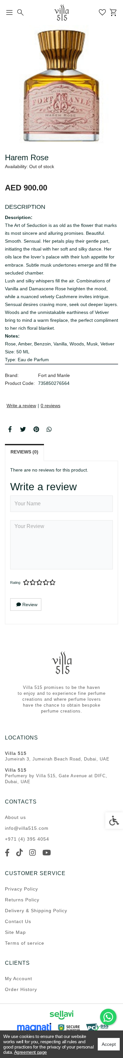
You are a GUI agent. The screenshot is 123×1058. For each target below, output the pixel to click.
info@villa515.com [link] (27, 828)
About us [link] (15, 817)
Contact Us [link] (18, 921)
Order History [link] (21, 989)
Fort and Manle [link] (54, 375)
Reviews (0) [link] (24, 451)
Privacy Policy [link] (21, 889)
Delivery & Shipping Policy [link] (36, 910)
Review (29, 604)
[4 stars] (46, 582)
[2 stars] (33, 582)
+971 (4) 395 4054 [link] (27, 839)
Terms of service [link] (24, 943)
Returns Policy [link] (22, 899)
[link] (108, 1017)
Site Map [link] (15, 932)
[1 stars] (26, 582)
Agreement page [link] (30, 1052)
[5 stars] (52, 582)
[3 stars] (39, 582)
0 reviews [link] (50, 405)
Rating (15, 582)
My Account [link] (18, 978)
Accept (109, 1044)
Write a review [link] (21, 405)
